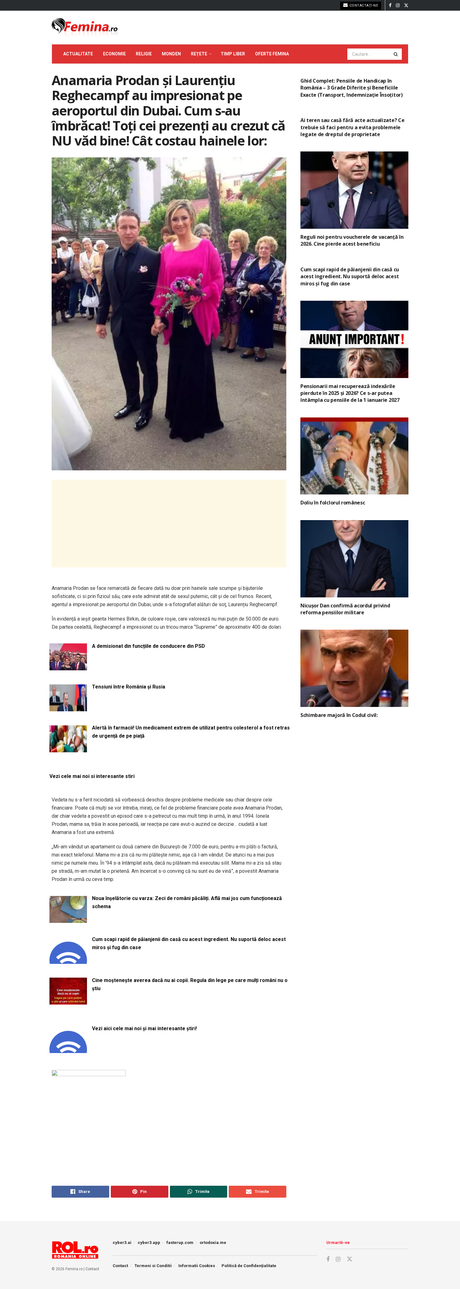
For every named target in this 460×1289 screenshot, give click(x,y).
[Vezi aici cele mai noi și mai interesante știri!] (68, 1049)
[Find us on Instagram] (398, 5)
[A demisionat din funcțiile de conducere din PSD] (68, 667)
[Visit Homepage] (85, 27)
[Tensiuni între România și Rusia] (68, 707)
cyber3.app (149, 1242)
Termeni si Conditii (153, 1265)
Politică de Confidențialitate (249, 1265)
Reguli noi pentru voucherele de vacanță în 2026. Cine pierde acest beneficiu (352, 240)
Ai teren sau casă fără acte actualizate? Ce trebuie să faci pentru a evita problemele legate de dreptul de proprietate (352, 127)
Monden (171, 53)
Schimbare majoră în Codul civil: (339, 715)
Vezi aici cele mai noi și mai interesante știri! (144, 1028)
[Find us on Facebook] (390, 5)
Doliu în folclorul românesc (332, 502)
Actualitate (78, 53)
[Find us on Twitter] (406, 5)
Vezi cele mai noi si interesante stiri (92, 776)
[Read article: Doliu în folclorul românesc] (354, 456)
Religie (144, 53)
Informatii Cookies (196, 1265)
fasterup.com (179, 1242)
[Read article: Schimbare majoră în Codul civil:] (354, 668)
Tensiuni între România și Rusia (128, 687)
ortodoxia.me (213, 1242)
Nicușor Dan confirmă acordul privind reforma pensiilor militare (345, 609)
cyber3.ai (122, 1242)
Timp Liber (233, 53)
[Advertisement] (169, 523)
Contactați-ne (363, 5)
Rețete (199, 53)
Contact (92, 1269)
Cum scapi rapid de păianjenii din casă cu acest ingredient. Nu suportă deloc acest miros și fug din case (189, 943)
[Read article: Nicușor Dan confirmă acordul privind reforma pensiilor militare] (354, 558)
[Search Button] (396, 54)
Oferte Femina (272, 53)
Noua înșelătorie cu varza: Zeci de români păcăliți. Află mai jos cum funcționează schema (187, 902)
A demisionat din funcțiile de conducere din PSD (148, 646)
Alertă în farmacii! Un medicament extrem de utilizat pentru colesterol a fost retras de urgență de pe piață (191, 732)
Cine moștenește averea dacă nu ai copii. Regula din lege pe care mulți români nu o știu (190, 984)
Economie (114, 53)
